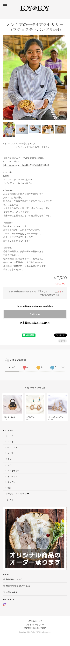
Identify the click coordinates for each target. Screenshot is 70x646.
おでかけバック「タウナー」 (18, 493)
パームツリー (11, 500)
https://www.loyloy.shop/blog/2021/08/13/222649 (26, 165)
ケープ (10, 453)
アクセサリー (13, 471)
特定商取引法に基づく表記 (18, 586)
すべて (12, 367)
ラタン (9, 459)
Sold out (35, 314)
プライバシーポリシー (35, 625)
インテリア (12, 476)
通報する (62, 341)
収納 (9, 488)
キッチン (11, 482)
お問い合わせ (12, 592)
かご (9, 465)
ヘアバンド (12, 447)
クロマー (10, 436)
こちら (58, 291)
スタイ (10, 442)
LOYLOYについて (14, 579)
